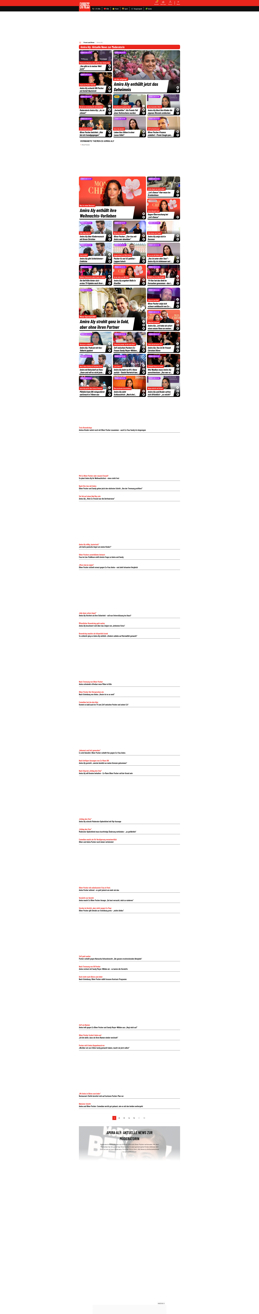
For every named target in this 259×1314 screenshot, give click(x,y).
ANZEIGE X (161, 1303)
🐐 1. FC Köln (96, 9)
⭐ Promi (115, 9)
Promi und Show (89, 42)
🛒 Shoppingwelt (136, 9)
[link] (84, 5)
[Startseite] (80, 42)
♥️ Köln (106, 9)
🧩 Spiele (148, 9)
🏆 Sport (125, 9)
